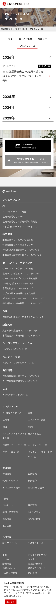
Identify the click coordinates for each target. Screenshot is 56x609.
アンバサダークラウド (13, 394)
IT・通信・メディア (11, 412)
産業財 (5, 419)
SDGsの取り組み (36, 487)
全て (10, 39)
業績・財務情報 (10, 511)
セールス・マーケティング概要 (17, 268)
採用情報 (6, 537)
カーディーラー (35, 445)
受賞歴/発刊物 (35, 563)
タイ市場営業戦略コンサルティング (19, 381)
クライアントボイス (37, 554)
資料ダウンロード (36, 568)
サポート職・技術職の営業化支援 (18, 293)
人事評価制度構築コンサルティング (19, 330)
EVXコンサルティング (12, 349)
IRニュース (7, 504)
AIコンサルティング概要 (14, 211)
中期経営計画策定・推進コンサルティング (23, 317)
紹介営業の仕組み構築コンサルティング (22, 303)
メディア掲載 (25, 39)
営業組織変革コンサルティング (17, 288)
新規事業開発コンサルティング (17, 245)
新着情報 (6, 563)
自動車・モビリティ (12, 445)
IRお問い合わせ (9, 572)
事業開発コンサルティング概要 (17, 240)
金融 (30, 412)
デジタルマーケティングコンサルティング (23, 298)
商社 (4, 426)
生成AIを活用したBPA (12, 216)
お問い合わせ (9, 568)
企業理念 (32, 473)
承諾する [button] (11, 602)
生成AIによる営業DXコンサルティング (20, 273)
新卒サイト (7, 542)
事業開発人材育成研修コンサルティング (22, 255)
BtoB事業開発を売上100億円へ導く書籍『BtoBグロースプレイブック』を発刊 (22, 76)
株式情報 (6, 518)
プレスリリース (27, 45)
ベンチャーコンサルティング (16, 362)
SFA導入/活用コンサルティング (17, 283)
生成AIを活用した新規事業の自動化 (19, 221)
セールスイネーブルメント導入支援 (19, 278)
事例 (4, 554)
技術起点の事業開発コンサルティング (20, 250)
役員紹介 (32, 480)
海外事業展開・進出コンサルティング (20, 376)
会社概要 (6, 473)
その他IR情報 (34, 518)
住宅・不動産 (9, 452)
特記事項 (32, 572)
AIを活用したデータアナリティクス (19, 226)
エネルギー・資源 (36, 419)
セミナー (32, 559)
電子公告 (6, 525)
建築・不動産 (34, 433)
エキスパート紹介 (11, 487)
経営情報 (32, 504)
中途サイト (33, 542)
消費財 (31, 426)
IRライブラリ (34, 511)
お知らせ (42, 39)
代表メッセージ (10, 480)
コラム (5, 559)
